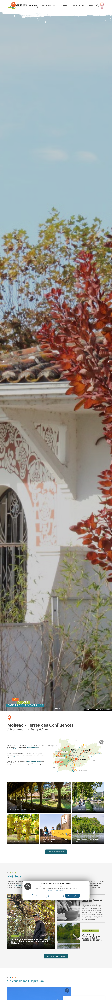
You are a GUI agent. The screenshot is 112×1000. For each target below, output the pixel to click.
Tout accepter (72, 896)
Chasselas (16, 757)
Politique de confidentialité (56, 890)
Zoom (101, 742)
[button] (56, 708)
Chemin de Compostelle (15, 749)
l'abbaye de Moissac (34, 761)
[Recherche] (97, 5)
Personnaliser (56, 896)
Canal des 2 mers (32, 747)
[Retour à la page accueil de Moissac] (23, 5)
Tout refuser (39, 896)
